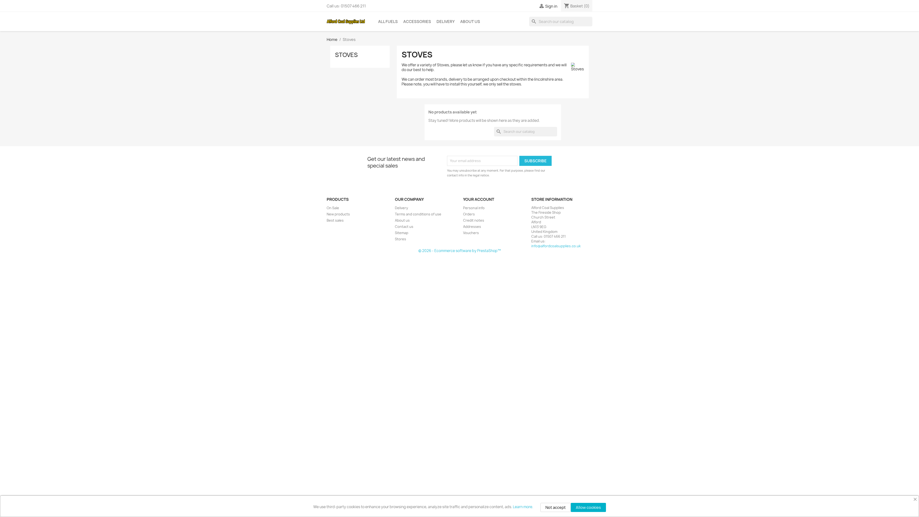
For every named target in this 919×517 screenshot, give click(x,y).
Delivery (446, 21)
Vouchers (471, 232)
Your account (478, 199)
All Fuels (388, 21)
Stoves (346, 55)
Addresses (472, 226)
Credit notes (473, 220)
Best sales (335, 220)
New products (338, 214)
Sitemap (401, 232)
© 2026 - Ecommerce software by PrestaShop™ (459, 250)
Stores (400, 239)
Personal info (474, 208)
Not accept (555, 507)
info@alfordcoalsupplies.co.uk (556, 246)
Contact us (404, 226)
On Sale (333, 208)
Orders (469, 214)
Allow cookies (588, 507)
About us (470, 21)
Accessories (417, 21)
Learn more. (523, 506)
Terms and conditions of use (418, 214)
